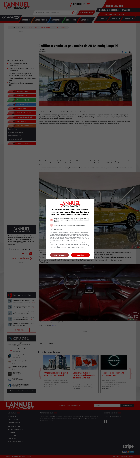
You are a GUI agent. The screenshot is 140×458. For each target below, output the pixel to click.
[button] (70, 229)
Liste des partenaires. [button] (71, 240)
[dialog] (70, 229)
